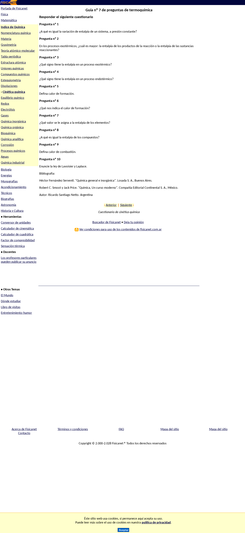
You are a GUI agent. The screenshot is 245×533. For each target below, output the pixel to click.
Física (4, 14)
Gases (5, 115)
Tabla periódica (11, 56)
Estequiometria (11, 80)
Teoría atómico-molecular (18, 50)
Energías (6, 175)
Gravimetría (8, 45)
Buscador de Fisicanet (106, 222)
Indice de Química (13, 27)
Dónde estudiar (11, 301)
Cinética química (14, 92)
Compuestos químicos (15, 74)
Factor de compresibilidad (18, 240)
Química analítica (12, 139)
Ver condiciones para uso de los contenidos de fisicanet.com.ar (120, 229)
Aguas (5, 156)
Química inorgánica (13, 121)
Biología (6, 169)
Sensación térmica (13, 246)
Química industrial (12, 162)
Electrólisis (8, 109)
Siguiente (126, 205)
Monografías (9, 181)
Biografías (7, 199)
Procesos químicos (13, 151)
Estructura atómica (13, 62)
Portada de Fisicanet (14, 8)
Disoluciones (9, 86)
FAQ (121, 429)
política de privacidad (156, 522)
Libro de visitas (10, 307)
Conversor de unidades (16, 222)
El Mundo (7, 295)
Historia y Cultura (12, 211)
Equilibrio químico (12, 98)
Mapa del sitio (170, 429)
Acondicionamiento (13, 187)
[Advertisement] (118, 260)
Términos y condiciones (73, 429)
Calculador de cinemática (17, 228)
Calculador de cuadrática (17, 234)
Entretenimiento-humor (16, 313)
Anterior (111, 205)
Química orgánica (12, 127)
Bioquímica (8, 133)
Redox (5, 103)
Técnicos (6, 193)
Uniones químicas (12, 68)
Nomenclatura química (16, 33)
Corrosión (7, 145)
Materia (6, 39)
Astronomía (8, 205)
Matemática (9, 20)
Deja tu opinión (134, 222)
